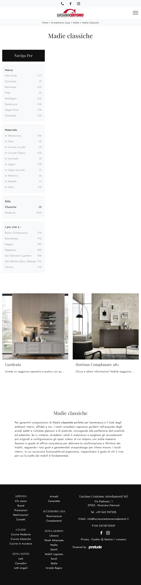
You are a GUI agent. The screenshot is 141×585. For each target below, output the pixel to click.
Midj (7, 93)
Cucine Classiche (21, 539)
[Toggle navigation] (135, 13)
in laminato (11, 158)
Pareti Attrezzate (54, 540)
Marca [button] (9, 70)
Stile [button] (8, 201)
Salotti (54, 549)
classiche (10, 207)
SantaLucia (11, 104)
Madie (76, 22)
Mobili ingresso (54, 554)
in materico (11, 176)
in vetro (9, 187)
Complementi (54, 521)
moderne (10, 213)
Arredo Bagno (54, 568)
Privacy (85, 539)
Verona (9, 267)
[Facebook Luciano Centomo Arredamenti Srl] (70, 4)
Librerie (54, 536)
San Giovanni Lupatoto (18, 256)
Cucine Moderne (21, 534)
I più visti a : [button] (13, 227)
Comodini (21, 563)
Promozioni (21, 510)
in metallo (11, 181)
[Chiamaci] (62, 4)
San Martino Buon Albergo (20, 261)
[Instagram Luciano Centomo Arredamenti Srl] (78, 4)
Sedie (54, 563)
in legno (10, 164)
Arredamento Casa (60, 22)
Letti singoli (21, 568)
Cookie (95, 539)
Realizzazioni (21, 515)
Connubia (10, 81)
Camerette (54, 501)
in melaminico (13, 136)
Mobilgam (11, 98)
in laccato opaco (15, 153)
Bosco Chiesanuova (16, 233)
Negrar (9, 244)
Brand (20, 506)
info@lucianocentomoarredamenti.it (108, 519)
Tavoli (54, 559)
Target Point (12, 110)
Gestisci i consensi (115, 539)
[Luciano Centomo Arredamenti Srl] (70, 13)
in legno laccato (15, 170)
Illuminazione (54, 516)
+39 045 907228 (106, 512)
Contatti (20, 519)
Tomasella (10, 116)
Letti (21, 559)
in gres (9, 141)
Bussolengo (11, 238)
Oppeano (10, 250)
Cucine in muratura (21, 544)
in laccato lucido (15, 147)
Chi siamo (21, 501)
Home (45, 22)
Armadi (54, 496)
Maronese (10, 87)
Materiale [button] (11, 130)
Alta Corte (11, 76)
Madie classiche (90, 22)
